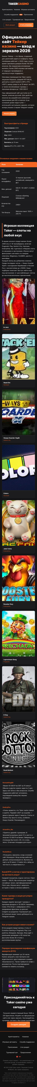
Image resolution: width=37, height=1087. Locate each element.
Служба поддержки (13, 14)
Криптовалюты (7, 9)
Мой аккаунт (10, 25)
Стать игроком (26, 25)
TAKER (18, 4)
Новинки (17, 9)
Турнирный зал (17, 19)
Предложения (29, 19)
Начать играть (9, 113)
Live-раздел (6, 19)
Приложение (28, 14)
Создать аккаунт (18, 1024)
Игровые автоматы (28, 9)
